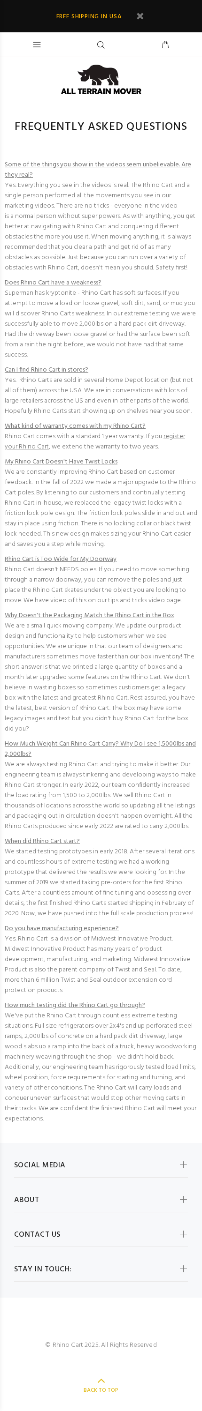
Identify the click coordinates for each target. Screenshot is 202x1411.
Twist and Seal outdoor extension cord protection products (88, 985)
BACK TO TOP (101, 1390)
